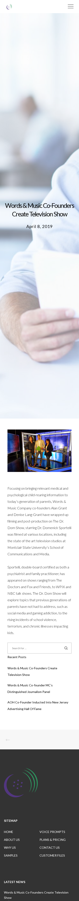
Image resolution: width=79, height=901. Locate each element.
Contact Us (50, 847)
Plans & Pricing (53, 839)
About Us (12, 839)
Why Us (10, 847)
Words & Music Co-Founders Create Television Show (36, 894)
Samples (11, 855)
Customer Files (52, 855)
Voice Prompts (52, 832)
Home (8, 832)
